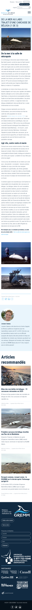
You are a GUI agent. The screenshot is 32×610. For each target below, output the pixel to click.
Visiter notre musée (7, 520)
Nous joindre (19, 2)
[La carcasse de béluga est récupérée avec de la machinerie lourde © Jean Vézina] (16, 278)
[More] (12, 299)
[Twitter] (6, 299)
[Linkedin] (9, 299)
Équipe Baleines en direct (6, 493)
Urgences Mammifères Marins (8, 296)
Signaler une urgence (24, 4)
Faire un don (26, 2)
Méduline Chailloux (5, 448)
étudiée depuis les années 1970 (16, 116)
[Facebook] (2, 299)
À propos (12, 2)
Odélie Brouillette (5, 403)
